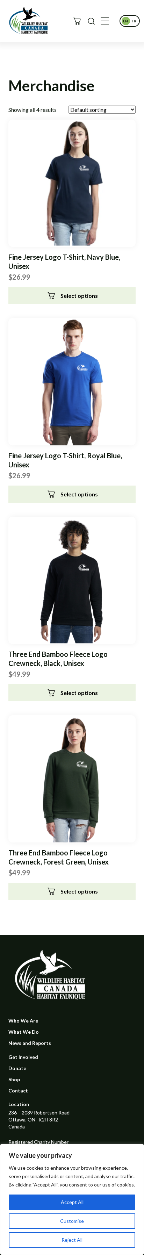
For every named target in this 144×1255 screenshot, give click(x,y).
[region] (72, 1199)
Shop (14, 1079)
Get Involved (23, 1057)
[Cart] (77, 21)
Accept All (72, 1202)
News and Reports (29, 1043)
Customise (72, 1221)
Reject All (72, 1240)
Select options (79, 295)
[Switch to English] (125, 21)
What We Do (23, 1032)
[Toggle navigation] (105, 20)
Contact (18, 1090)
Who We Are (23, 1021)
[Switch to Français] (134, 21)
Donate (17, 1068)
